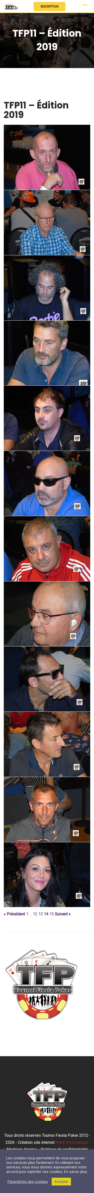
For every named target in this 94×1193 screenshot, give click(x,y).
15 (51, 914)
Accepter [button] (61, 1181)
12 (35, 914)
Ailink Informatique (72, 1142)
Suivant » (63, 914)
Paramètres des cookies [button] (28, 1181)
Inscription (49, 6)
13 (40, 914)
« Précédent (14, 914)
